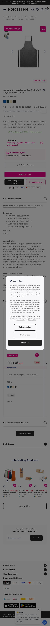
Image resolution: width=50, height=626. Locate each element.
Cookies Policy (21, 320)
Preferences (25, 335)
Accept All (25, 343)
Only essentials (25, 327)
